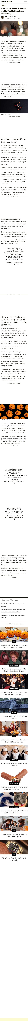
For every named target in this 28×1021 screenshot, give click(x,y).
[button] (26, 2)
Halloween (6, 89)
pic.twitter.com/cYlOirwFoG (14, 513)
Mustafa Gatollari (11, 16)
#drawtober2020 (18, 256)
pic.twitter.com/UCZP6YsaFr (14, 477)
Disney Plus (4, 378)
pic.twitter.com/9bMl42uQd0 (14, 259)
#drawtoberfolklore (14, 258)
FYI (5, 5)
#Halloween (10, 509)
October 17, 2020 (14, 264)
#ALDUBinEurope (22, 475)
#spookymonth (9, 511)
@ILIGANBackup (16, 474)
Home (2, 5)
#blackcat (18, 509)
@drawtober (9, 256)
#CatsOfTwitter (18, 511)
